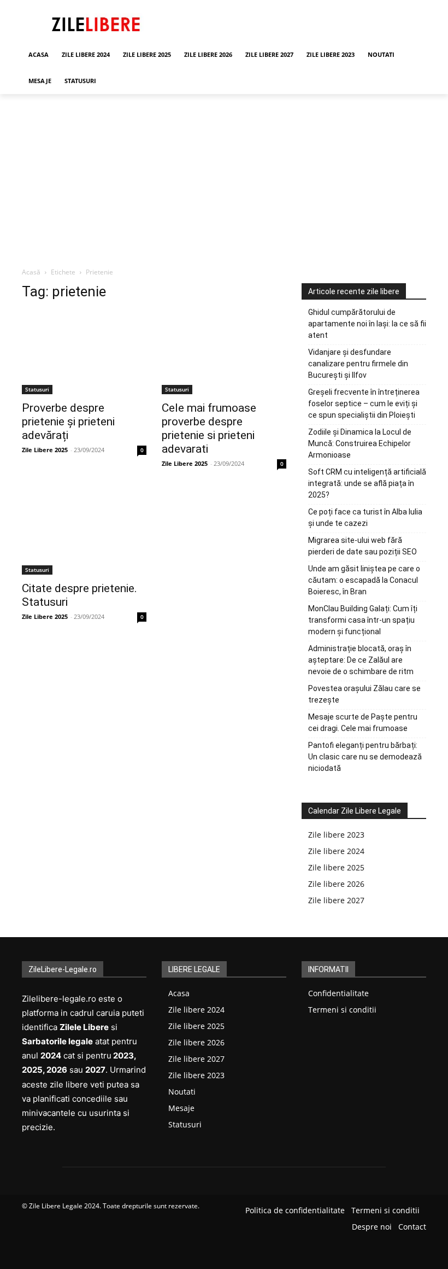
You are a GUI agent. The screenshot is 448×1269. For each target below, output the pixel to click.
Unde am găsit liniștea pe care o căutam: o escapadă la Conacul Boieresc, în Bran (364, 580)
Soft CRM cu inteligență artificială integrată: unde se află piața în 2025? (367, 483)
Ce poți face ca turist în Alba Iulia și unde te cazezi (365, 517)
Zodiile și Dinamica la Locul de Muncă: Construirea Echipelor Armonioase (359, 443)
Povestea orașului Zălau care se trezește (364, 694)
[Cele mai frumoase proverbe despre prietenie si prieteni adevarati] (224, 352)
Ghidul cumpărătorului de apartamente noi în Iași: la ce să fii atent (367, 324)
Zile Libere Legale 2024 (64, 1205)
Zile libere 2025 (336, 867)
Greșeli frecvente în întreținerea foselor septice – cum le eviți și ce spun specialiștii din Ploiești (364, 403)
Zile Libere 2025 (45, 450)
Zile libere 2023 (336, 834)
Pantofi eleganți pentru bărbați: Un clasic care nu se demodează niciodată (365, 757)
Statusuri (37, 389)
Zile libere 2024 (336, 851)
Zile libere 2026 (336, 884)
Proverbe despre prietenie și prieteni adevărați (68, 421)
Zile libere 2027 (336, 900)
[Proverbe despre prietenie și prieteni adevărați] (84, 352)
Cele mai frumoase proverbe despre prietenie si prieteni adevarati (209, 428)
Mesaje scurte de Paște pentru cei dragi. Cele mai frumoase (362, 722)
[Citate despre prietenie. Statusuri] (84, 533)
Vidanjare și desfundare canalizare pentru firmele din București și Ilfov (358, 363)
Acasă (31, 272)
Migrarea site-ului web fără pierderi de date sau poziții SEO (362, 546)
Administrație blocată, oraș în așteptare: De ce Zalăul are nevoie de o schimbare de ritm (361, 660)
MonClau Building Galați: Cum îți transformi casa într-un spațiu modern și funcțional (362, 620)
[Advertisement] (224, 176)
